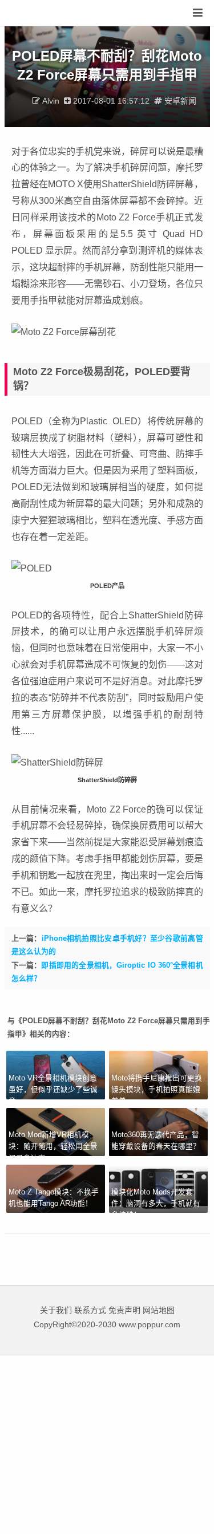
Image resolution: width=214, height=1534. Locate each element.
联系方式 (90, 1310)
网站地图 (159, 1310)
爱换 (42, 13)
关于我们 (56, 1310)
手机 (20, 825)
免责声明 (124, 1310)
